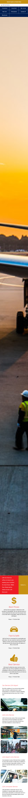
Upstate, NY (23, 11)
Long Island (14, 8)
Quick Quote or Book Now (14, 2)
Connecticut (4, 8)
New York (5, 11)
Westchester (4, 15)
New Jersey (23, 8)
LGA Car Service (6, 5)
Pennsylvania (14, 11)
